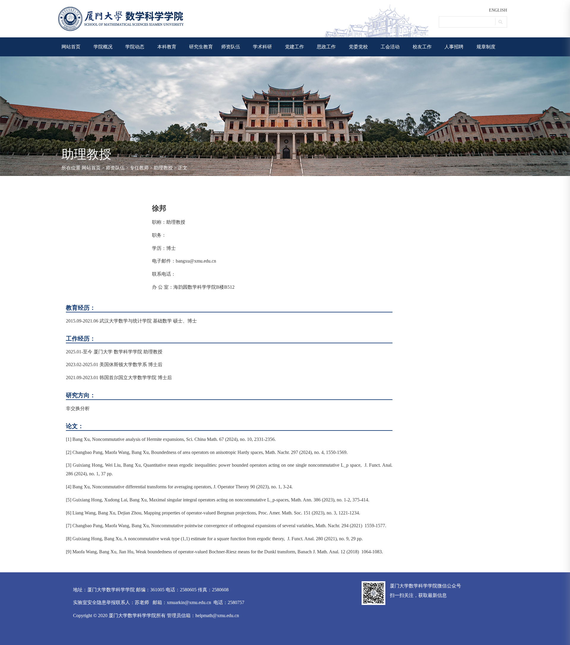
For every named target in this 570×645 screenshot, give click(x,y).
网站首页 (70, 46)
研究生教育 (201, 46)
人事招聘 (453, 46)
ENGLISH (498, 10)
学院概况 (103, 46)
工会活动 (390, 46)
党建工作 (294, 46)
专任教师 (139, 167)
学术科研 (262, 46)
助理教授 (163, 167)
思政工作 (326, 46)
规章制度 (485, 46)
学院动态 (134, 46)
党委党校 (358, 46)
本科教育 (166, 46)
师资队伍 (230, 46)
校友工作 (422, 46)
